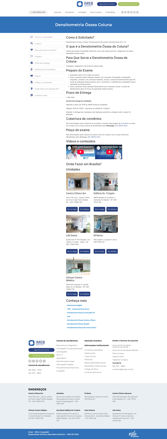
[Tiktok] (137, 12)
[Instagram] (128, 12)
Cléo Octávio (89, 410)
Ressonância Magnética (66, 345)
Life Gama (116, 410)
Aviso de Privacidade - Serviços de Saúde (122, 346)
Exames (57, 12)
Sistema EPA (118, 357)
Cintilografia (61, 352)
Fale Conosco (96, 12)
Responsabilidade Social (95, 363)
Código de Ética (91, 369)
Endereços (37, 389)
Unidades (82, 12)
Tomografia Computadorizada (69, 349)
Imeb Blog (110, 12)
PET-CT (59, 355)
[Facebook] (125, 12)
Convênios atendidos (93, 350)
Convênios (69, 12)
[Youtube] (134, 12)
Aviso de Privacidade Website (125, 350)
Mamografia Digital (64, 364)
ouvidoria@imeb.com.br (122, 369)
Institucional (89, 353)
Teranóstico (61, 358)
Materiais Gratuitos (93, 341)
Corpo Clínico (90, 356)
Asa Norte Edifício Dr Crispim (68, 410)
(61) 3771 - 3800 (34, 373)
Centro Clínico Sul (35, 393)
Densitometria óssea (65, 361)
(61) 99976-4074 (121, 126)
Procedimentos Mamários (67, 368)
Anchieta (60, 393)
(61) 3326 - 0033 (35, 370)
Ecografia (60, 371)
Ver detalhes (84, 209)
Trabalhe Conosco (120, 360)
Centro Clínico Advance (122, 393)
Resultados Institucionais (95, 366)
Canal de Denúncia (92, 372)
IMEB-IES (88, 360)
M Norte (87, 393)
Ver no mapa (72, 209)
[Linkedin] (131, 12)
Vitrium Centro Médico (37, 410)
